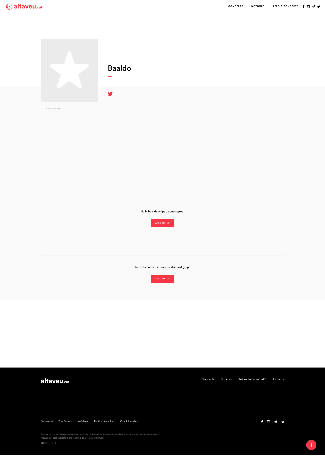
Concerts (235, 6)
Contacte (278, 379)
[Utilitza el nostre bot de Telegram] (313, 7)
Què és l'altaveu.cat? (252, 379)
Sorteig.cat (47, 421)
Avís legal (83, 421)
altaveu (28, 6)
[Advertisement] (162, 149)
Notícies (257, 6)
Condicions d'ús (129, 421)
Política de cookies (104, 421)
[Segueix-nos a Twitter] (318, 7)
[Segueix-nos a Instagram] (308, 7)
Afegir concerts (285, 6)
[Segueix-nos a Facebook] (303, 7)
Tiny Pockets (65, 421)
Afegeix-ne (162, 223)
